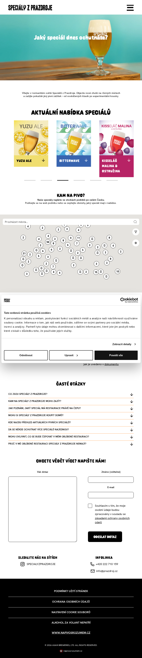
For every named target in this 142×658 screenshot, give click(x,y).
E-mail (110, 487)
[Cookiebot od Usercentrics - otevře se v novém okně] (123, 300)
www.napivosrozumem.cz (71, 632)
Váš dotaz (42, 471)
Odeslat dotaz (105, 537)
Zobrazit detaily (121, 344)
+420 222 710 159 (107, 564)
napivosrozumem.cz (73, 651)
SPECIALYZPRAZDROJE (41, 564)
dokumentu (111, 364)
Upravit (69, 355)
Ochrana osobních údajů (71, 601)
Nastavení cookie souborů (71, 612)
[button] (63, 240)
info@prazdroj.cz (107, 571)
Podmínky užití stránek (71, 591)
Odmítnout (26, 355)
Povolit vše (116, 355)
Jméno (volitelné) (111, 471)
